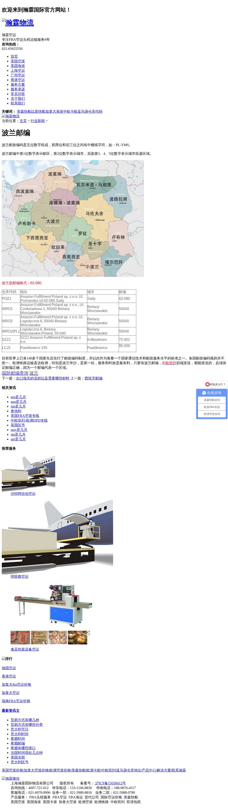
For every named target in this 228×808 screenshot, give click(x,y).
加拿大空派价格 (36, 770)
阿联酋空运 (19, 576)
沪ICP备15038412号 (110, 783)
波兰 (33, 373)
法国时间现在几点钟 (27, 753)
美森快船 (24, 111)
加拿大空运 (11, 693)
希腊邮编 (18, 743)
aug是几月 (18, 402)
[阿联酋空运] (57, 573)
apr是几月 (18, 439)
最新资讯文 (11, 710)
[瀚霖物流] (11, 116)
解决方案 (164, 770)
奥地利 (16, 411)
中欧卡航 (70, 111)
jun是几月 (18, 406)
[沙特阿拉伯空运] (28, 490)
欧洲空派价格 (60, 770)
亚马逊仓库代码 (89, 111)
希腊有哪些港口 (23, 748)
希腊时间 (18, 739)
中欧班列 (108, 770)
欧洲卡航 (93, 770)
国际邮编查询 (15, 373)
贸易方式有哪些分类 (27, 724)
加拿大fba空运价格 (16, 684)
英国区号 (18, 425)
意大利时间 (19, 734)
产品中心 (149, 770)
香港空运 (9, 676)
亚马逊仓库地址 (128, 770)
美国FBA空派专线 (25, 416)
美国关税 (18, 757)
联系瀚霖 (179, 770)
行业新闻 (38, 121)
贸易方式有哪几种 (25, 720)
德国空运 (9, 668)
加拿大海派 (54, 111)
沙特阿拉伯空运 (23, 494)
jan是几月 (18, 434)
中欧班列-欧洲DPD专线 (29, 420)
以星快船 (38, 111)
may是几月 (19, 430)
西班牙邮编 (93, 378)
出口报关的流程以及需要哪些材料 (42, 378)
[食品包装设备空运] (56, 646)
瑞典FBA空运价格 (16, 701)
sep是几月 (18, 397)
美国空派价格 (12, 770)
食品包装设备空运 (25, 649)
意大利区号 (19, 762)
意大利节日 (19, 729)
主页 (23, 121)
